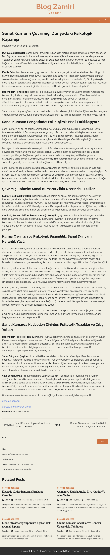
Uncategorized (21, 411)
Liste (4, 449)
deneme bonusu (11, 401)
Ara (4, 437)
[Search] (106, 20)
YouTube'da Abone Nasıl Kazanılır (16, 469)
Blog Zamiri (55, 7)
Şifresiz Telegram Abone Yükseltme (17, 464)
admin (35, 45)
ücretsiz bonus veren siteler (16, 406)
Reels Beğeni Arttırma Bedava (15, 454)
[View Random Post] (99, 20)
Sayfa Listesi (7, 459)
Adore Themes (82, 551)
